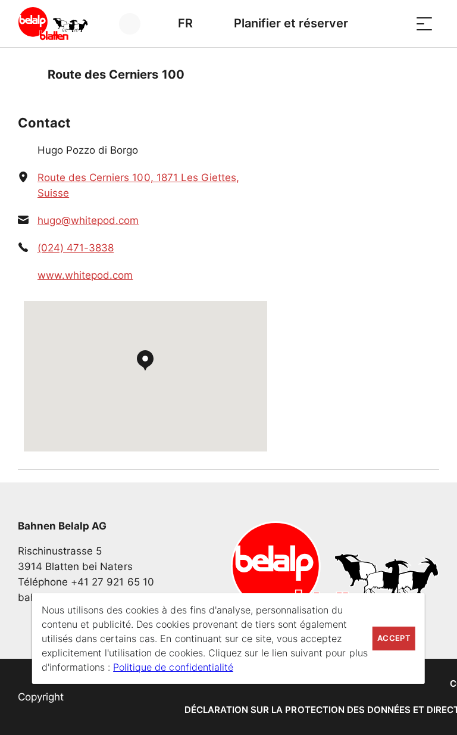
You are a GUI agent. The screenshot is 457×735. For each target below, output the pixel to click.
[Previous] (28, 74)
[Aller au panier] (394, 23)
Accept (394, 638)
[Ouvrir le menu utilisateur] (136, 23)
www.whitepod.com (85, 275)
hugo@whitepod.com (88, 220)
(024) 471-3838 (75, 248)
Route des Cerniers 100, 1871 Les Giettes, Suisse (138, 185)
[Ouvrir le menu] (424, 23)
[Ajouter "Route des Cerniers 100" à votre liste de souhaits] (427, 74)
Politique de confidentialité (173, 667)
